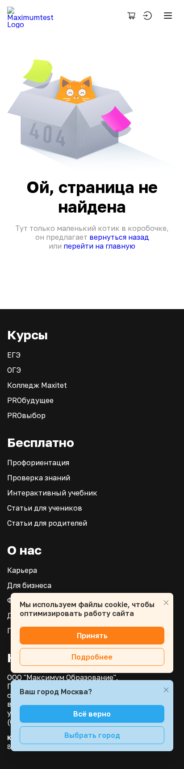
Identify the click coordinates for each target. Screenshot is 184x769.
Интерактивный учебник (52, 492)
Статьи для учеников (44, 507)
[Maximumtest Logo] (33, 15)
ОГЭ (14, 370)
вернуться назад (119, 237)
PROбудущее (30, 400)
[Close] (166, 602)
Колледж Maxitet (37, 385)
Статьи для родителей (47, 523)
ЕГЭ (14, 354)
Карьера (22, 570)
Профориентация (38, 462)
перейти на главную (99, 246)
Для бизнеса (29, 585)
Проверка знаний (38, 477)
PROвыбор (26, 415)
